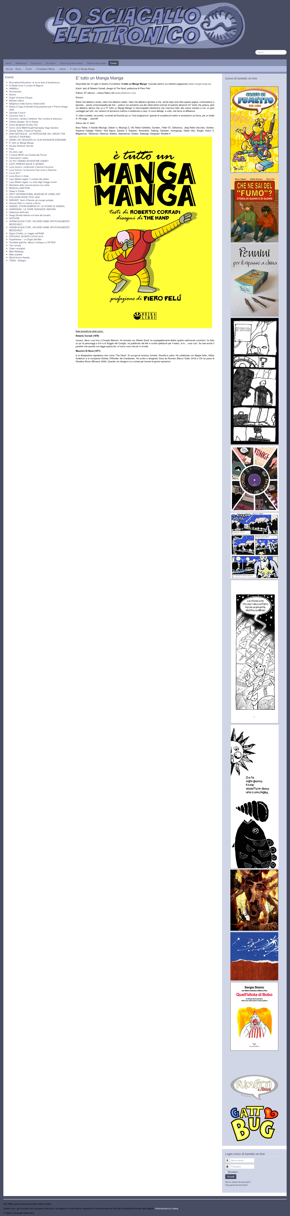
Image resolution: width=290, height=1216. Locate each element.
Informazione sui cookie (166, 1208)
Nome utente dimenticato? (238, 1181)
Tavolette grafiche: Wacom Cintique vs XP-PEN (32, 242)
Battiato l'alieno (16, 100)
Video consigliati (17, 248)
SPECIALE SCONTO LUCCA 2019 (26, 236)
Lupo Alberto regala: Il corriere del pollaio (29, 179)
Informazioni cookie (18, 157)
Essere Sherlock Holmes (21, 145)
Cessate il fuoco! (17, 112)
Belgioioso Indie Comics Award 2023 (27, 103)
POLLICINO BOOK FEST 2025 (24, 197)
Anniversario (15, 91)
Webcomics (21, 63)
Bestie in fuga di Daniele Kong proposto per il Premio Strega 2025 (38, 108)
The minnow (15, 245)
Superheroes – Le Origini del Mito (25, 239)
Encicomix (36, 63)
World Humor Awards (19, 257)
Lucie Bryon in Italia (19, 176)
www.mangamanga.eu (199, 83)
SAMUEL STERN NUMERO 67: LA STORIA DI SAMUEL (37, 206)
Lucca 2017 (14, 173)
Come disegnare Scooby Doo (23, 124)
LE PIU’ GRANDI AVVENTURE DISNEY (29, 160)
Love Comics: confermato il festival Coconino (31, 166)
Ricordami (233, 1171)
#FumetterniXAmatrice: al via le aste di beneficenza (34, 82)
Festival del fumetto (96, 63)
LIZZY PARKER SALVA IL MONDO (26, 163)
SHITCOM (14, 218)
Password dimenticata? (236, 1184)
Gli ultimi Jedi (15, 151)
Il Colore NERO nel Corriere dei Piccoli (28, 154)
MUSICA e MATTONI (19, 188)
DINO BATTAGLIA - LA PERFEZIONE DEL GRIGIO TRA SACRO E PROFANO (37, 135)
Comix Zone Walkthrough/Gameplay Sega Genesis (34, 127)
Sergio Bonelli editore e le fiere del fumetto (30, 215)
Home (8, 63)
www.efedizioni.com (125, 92)
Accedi (230, 1176)
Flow (11, 148)
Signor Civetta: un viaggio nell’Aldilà (26, 233)
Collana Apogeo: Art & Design (23, 121)
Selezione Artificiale (19, 212)
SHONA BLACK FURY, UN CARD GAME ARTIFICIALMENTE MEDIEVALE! (39, 223)
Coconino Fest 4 (17, 115)
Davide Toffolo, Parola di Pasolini (25, 130)
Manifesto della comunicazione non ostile (29, 185)
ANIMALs (14, 88)
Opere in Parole (16, 191)
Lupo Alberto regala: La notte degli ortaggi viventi (33, 182)
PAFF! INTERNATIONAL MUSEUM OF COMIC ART (34, 194)
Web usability (15, 254)
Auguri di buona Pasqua (20, 97)
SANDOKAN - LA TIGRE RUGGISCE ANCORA (32, 209)
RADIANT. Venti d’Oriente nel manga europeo (31, 200)
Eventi (113, 63)
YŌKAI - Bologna (17, 260)
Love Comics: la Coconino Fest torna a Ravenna (32, 169)
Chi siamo (51, 63)
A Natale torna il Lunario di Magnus (26, 85)
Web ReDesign (16, 251)
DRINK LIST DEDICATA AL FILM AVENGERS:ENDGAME (37, 139)
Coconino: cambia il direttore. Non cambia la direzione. (35, 118)
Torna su (282, 1212)
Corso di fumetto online (71, 63)
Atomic (12, 94)
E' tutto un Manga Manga (21, 142)
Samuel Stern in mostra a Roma (24, 203)
